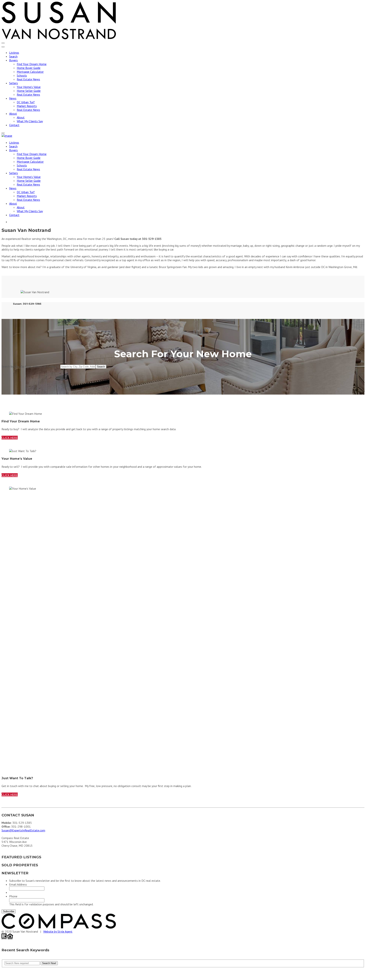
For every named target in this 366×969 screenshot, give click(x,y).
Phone (13, 896)
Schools (22, 75)
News (12, 98)
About (13, 113)
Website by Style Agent (57, 932)
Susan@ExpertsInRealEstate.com (23, 830)
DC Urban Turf (26, 102)
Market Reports (27, 106)
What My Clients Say (30, 121)
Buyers (13, 60)
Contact (14, 125)
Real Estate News (28, 79)
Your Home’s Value (29, 87)
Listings (14, 52)
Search (13, 56)
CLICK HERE (10, 438)
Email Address (18, 885)
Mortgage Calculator (30, 72)
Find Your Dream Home (32, 64)
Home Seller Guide (29, 91)
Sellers (13, 83)
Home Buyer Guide (28, 68)
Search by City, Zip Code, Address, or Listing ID (30, 366)
